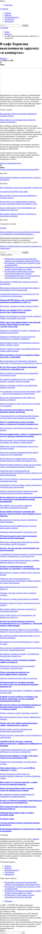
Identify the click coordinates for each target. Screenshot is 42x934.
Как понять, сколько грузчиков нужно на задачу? (19, 306)
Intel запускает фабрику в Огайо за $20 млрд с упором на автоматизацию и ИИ (19, 757)
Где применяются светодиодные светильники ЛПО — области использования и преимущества (20, 392)
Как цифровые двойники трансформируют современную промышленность (17, 795)
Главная (8, 13)
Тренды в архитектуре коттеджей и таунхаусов (18, 678)
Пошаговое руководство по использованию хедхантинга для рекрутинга (17, 667)
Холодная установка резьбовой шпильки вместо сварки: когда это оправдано (19, 453)
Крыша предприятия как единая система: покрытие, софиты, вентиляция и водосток (21, 317)
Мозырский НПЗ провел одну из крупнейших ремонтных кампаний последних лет (19, 301)
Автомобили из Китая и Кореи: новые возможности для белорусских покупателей (21, 486)
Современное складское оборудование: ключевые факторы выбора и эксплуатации (19, 561)
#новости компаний (8, 163)
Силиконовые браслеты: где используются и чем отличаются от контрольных (22, 277)
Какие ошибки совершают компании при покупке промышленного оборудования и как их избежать (20, 514)
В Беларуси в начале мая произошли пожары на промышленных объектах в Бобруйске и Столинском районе (20, 707)
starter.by (36, 839)
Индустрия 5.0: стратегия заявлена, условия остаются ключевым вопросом (18, 783)
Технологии (9, 19)
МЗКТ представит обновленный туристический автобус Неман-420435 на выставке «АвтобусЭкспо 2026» (20, 324)
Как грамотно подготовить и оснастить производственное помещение (16, 411)
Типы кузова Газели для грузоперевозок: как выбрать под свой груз (18, 616)
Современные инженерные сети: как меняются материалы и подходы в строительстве (18, 751)
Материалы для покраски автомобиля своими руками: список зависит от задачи (23, 268)
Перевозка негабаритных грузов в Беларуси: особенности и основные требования (17, 338)
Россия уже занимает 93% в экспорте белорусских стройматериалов (15, 311)
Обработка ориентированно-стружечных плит (18, 532)
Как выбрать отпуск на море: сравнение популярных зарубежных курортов (16, 506)
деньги (18, 163)
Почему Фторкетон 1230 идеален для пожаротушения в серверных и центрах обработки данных (20, 776)
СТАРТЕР (4, 9)
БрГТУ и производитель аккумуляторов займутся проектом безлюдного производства (19, 423)
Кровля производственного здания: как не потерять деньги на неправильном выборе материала (20, 466)
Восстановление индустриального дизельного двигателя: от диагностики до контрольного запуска (21, 362)
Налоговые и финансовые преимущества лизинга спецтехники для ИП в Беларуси (20, 543)
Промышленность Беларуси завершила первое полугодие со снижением (20, 356)
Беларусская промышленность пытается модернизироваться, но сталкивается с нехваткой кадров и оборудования (21, 623)
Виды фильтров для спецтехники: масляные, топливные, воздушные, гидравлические (18, 441)
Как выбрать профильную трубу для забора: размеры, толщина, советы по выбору (17, 380)
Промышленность (12, 17)
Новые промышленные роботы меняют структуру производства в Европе (17, 789)
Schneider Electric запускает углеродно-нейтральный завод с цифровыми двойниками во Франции (21, 743)
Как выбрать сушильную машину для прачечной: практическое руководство (19, 655)
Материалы (9, 21)
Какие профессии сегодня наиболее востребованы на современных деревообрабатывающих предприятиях (21, 499)
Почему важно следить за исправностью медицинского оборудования (16, 730)
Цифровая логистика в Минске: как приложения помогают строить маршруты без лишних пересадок (21, 631)
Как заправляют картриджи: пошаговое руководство (21, 188)
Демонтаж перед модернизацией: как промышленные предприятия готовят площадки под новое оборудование (21, 473)
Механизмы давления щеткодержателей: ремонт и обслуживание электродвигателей (22, 260)
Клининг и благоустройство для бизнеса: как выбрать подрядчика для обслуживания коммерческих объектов (19, 699)
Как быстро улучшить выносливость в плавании (19, 599)
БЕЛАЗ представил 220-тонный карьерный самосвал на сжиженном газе (18, 368)
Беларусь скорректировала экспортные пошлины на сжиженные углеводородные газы (20, 567)
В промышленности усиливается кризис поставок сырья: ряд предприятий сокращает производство (19, 684)
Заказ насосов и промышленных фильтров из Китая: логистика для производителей (21, 649)
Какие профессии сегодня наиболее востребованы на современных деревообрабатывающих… (20, 233)
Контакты (8, 5)
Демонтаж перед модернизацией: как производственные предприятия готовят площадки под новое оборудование (20, 581)
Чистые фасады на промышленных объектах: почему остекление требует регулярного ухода (18, 460)
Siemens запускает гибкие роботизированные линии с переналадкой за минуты (19, 724)
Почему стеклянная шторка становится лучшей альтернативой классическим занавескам (19, 492)
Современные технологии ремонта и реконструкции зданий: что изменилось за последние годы (21, 555)
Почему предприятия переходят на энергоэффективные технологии (14, 673)
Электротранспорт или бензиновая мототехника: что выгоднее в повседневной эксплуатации (19, 417)
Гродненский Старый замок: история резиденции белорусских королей (19, 272)
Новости (8, 15)
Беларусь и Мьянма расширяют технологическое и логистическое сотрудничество (21, 801)
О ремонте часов (7, 819)
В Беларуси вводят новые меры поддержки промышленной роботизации (18, 537)
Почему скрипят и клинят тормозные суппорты (19, 713)
